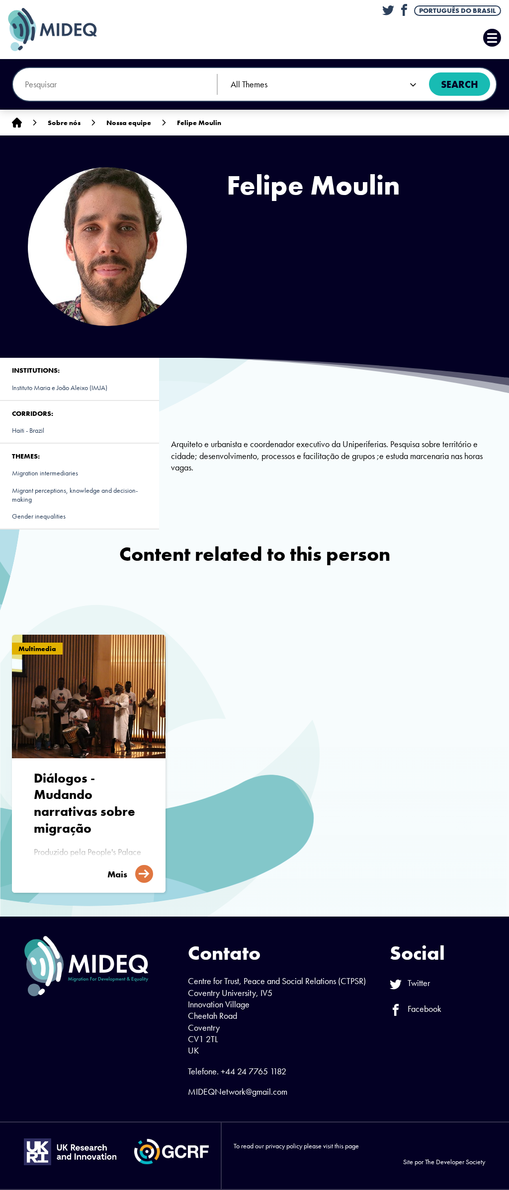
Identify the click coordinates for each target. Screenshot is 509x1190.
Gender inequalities (39, 516)
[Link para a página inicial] (17, 123)
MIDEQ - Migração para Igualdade (62, 29)
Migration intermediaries (45, 472)
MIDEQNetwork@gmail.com (237, 1091)
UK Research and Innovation (70, 1151)
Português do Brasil (457, 10)
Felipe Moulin (199, 122)
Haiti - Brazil (28, 430)
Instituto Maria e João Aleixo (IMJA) (59, 387)
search (459, 84)
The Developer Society (455, 1161)
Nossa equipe (128, 122)
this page (347, 1145)
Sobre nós (64, 122)
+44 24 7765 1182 (253, 1071)
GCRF (171, 1151)
